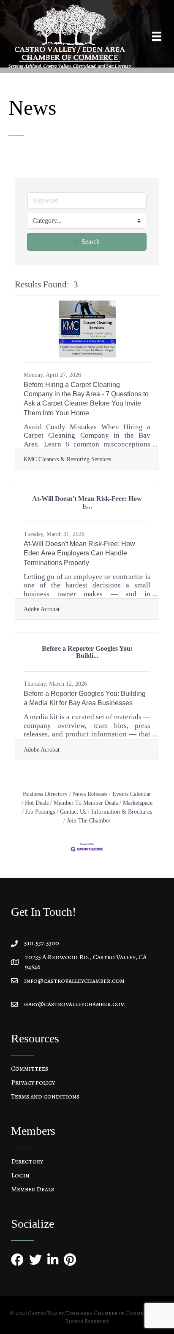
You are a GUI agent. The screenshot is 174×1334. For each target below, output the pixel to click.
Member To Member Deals (86, 802)
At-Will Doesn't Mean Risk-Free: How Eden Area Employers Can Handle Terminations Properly (79, 553)
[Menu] (157, 36)
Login (20, 1175)
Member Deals (32, 1189)
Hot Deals (37, 802)
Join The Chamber (89, 820)
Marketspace (137, 802)
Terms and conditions (45, 1096)
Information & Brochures (121, 811)
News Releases (90, 793)
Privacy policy (33, 1082)
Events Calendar (131, 793)
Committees (29, 1068)
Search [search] (91, 241)
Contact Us (73, 811)
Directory (27, 1161)
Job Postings (40, 811)
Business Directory (45, 793)
